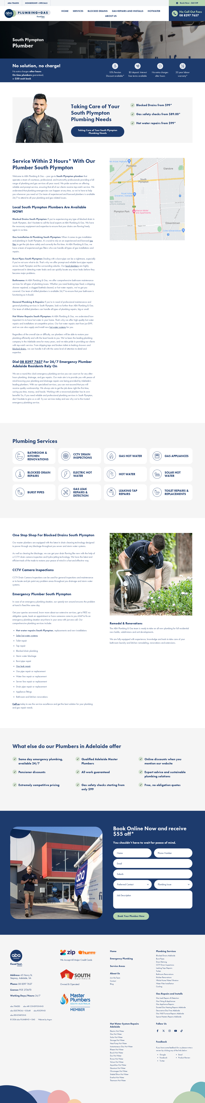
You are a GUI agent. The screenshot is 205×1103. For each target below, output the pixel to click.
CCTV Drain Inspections (165, 965)
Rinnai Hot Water (116, 1059)
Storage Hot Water (117, 1040)
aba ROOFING (40, 1010)
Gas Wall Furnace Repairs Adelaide (170, 1013)
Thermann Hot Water (118, 1080)
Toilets (158, 971)
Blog (112, 984)
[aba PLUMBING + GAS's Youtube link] (175, 1030)
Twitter (162, 1060)
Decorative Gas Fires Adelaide (168, 1010)
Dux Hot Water (115, 1055)
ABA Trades (13, 3)
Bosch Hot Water (116, 1052)
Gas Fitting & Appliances (165, 1001)
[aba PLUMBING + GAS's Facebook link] (157, 1030)
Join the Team (115, 977)
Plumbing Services (166, 951)
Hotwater (154, 11)
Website (41, 1019)
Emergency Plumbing (121, 958)
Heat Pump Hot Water (118, 1043)
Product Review (184, 1057)
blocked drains (19, 348)
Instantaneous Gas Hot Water (121, 1046)
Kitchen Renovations (164, 977)
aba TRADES (15, 1006)
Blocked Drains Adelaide (165, 955)
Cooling (159, 986)
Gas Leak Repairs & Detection (167, 998)
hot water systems (58, 327)
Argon (49, 1019)
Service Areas (117, 966)
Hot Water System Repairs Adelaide (124, 1025)
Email (180, 1054)
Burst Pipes (160, 958)
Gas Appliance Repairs (165, 1004)
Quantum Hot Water (117, 1068)
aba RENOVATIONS (18, 1015)
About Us (111, 16)
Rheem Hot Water (117, 1049)
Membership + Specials (36, 3)
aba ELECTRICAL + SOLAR (20, 1010)
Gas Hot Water (116, 1034)
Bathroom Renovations (164, 974)
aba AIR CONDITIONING (33, 1006)
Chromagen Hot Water (118, 1071)
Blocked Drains (98, 11)
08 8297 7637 (31, 361)
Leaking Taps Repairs (164, 968)
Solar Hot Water (116, 1037)
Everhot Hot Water (117, 1077)
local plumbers (72, 265)
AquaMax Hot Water (118, 1065)
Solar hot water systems (27, 635)
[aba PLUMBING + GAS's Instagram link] (169, 1030)
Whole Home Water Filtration (167, 980)
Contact (113, 981)
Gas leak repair (23, 666)
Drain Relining (161, 962)
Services (78, 11)
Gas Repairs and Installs (127, 11)
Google (163, 1054)
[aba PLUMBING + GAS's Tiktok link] (181, 1030)
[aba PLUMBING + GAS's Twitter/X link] (163, 1030)
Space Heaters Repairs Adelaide (168, 1016)
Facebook (163, 1057)
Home (64, 11)
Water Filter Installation (165, 983)
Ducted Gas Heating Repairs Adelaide (171, 1007)
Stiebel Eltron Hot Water (119, 1074)
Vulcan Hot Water (117, 1062)
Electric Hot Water (117, 1031)
